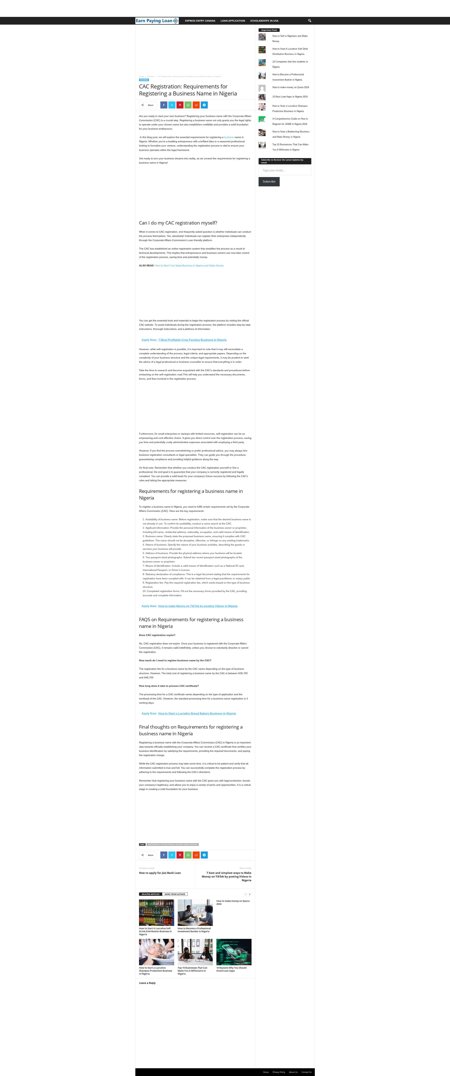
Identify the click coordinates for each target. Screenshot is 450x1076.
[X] (171, 104)
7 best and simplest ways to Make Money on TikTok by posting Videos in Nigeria (226, 876)
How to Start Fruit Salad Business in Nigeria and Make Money (189, 265)
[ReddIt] (196, 104)
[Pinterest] (180, 104)
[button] (309, 21)
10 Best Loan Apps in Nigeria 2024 (290, 96)
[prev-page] (245, 894)
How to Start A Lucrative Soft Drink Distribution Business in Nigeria (155, 931)
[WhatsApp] (188, 104)
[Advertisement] (64, 8)
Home (141, 76)
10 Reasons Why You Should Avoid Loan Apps (231, 969)
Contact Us (306, 1072)
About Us (293, 1072)
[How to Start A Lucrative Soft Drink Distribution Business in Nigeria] (156, 912)
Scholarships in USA (264, 20)
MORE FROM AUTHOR (175, 894)
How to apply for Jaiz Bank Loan (160, 873)
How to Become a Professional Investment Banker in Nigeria (194, 930)
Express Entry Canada (200, 20)
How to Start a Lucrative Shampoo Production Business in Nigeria (155, 970)
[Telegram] (204, 104)
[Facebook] (163, 104)
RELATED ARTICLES (150, 894)
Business (151, 76)
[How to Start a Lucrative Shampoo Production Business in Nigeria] (156, 952)
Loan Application (233, 20)
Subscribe (269, 181)
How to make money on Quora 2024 (233, 902)
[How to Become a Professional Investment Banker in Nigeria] (195, 912)
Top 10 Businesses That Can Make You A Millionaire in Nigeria (192, 970)
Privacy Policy (279, 1072)
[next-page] (250, 894)
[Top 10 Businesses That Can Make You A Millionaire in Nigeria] (195, 952)
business (229, 137)
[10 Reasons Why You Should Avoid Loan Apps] (234, 952)
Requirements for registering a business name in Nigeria (172, 844)
